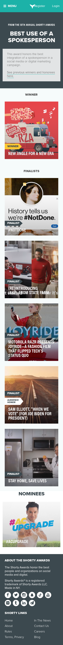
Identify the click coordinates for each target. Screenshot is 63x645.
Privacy (19, 637)
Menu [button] (12, 6)
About (9, 626)
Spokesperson (17, 106)
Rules (8, 631)
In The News (42, 620)
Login (55, 6)
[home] (31, 6)
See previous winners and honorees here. (31, 74)
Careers (39, 631)
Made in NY (12, 588)
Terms (9, 637)
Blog (37, 637)
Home (9, 620)
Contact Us (41, 626)
